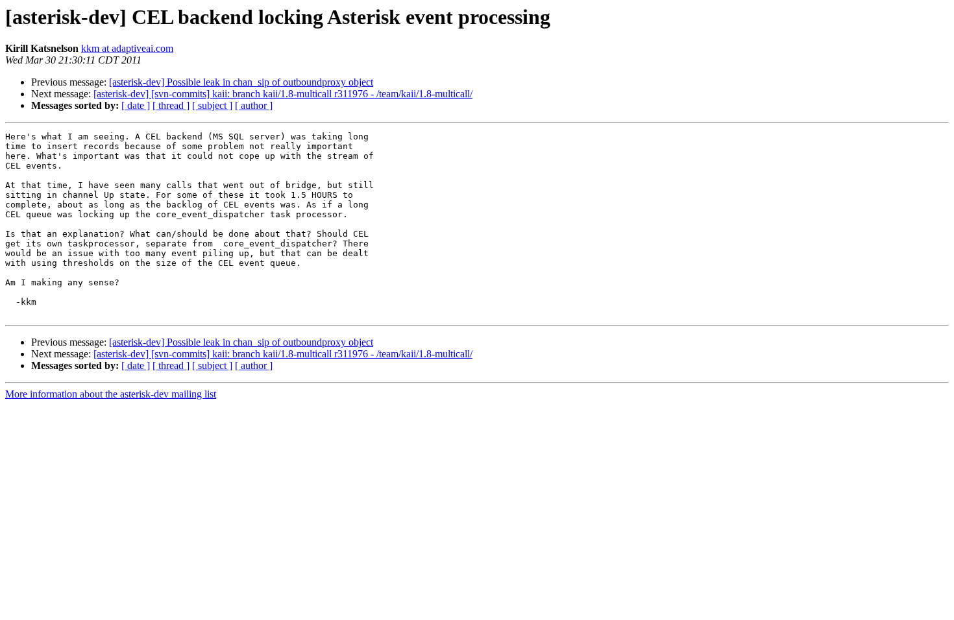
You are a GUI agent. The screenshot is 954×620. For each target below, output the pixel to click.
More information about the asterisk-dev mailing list (110, 393)
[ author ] (254, 105)
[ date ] (135, 105)
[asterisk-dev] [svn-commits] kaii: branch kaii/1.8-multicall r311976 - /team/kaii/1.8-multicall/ (282, 93)
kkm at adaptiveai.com (127, 48)
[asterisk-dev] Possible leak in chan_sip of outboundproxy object (241, 82)
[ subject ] (212, 105)
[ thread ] (171, 105)
